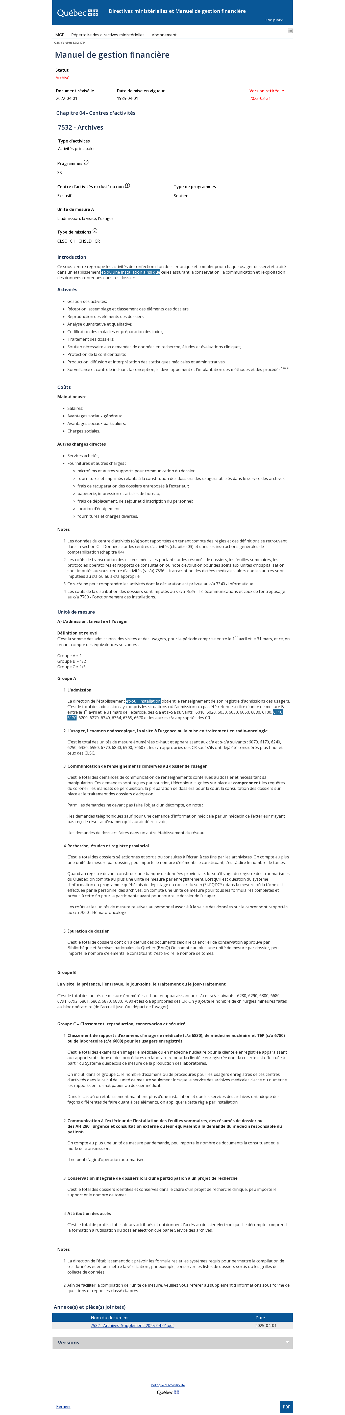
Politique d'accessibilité (168, 1385)
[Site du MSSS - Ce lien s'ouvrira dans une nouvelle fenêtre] (80, 14)
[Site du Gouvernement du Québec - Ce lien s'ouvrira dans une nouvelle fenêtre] (168, 1395)
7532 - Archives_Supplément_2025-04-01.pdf (132, 1325)
